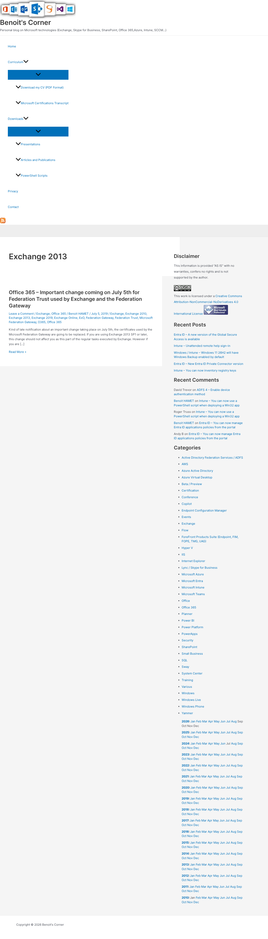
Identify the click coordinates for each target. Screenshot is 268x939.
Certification (190, 490)
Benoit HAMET (184, 401)
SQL (184, 660)
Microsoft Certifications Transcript (44, 103)
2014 (185, 853)
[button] (25, 62)
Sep (240, 732)
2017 (185, 820)
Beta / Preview (192, 484)
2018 (185, 809)
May (217, 721)
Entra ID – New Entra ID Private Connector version (208, 364)
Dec (196, 737)
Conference (190, 497)
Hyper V (187, 548)
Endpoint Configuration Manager (204, 510)
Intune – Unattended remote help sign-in (202, 346)
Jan (193, 721)
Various (187, 687)
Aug (234, 721)
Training (187, 680)
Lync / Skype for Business (199, 567)
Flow (185, 530)
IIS (183, 554)
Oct (184, 737)
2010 (185, 897)
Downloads (15, 119)
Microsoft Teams (193, 594)
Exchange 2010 (135, 313)
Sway (185, 667)
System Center (192, 673)
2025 (185, 732)
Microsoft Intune (193, 587)
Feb (198, 721)
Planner (187, 614)
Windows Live (191, 700)
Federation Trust (126, 318)
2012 (185, 876)
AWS (185, 464)
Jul (228, 721)
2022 (185, 765)
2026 (185, 721)
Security (187, 640)
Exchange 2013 (19, 318)
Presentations (30, 144)
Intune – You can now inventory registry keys (205, 370)
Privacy (13, 191)
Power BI (188, 620)
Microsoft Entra (192, 581)
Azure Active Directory (197, 471)
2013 (185, 864)
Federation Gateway (99, 318)
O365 (42, 322)
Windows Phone (193, 706)
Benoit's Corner (25, 22)
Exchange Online (65, 318)
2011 (185, 886)
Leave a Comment (21, 313)
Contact (13, 207)
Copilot (187, 504)
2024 (185, 743)
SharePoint (189, 647)
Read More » (17, 352)
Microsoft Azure (193, 574)
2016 (185, 831)
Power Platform (192, 627)
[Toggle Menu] (38, 74)
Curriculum (15, 62)
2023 (185, 754)
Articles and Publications (38, 160)
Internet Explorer (193, 561)
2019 (185, 798)
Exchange (43, 313)
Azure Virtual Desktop (197, 477)
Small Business (192, 653)
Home (12, 46)
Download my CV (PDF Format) (42, 87)
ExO (81, 318)
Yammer (187, 713)
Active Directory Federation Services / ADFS (212, 457)
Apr (210, 721)
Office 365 (58, 313)
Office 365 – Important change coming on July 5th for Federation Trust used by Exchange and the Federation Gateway (75, 299)
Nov (190, 737)
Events (186, 517)
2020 (185, 787)
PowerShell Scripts (34, 175)
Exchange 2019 (42, 318)
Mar (204, 721)
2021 (185, 776)
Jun (222, 721)
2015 (185, 842)
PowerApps (190, 634)
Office (186, 601)
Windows (188, 693)
